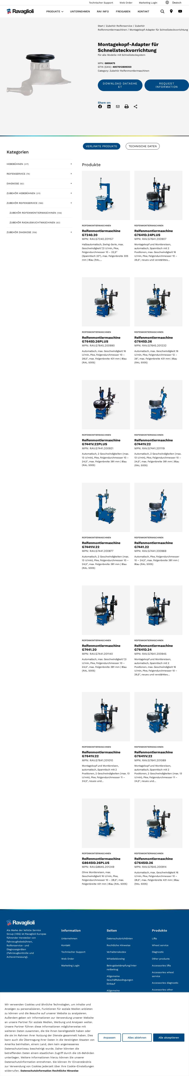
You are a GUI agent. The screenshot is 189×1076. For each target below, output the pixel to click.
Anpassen (109, 1037)
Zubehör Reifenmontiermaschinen (129, 70)
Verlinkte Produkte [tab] (101, 146)
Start (100, 25)
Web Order (126, 2)
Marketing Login (148, 2)
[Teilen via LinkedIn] (109, 107)
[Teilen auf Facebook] (100, 107)
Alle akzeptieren (169, 1037)
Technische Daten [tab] (143, 146)
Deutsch (176, 2)
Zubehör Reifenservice (119, 25)
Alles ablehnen (137, 1037)
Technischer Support (101, 2)
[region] (94, 1034)
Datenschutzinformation (35, 1070)
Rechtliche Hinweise (65, 1070)
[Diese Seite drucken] (126, 107)
